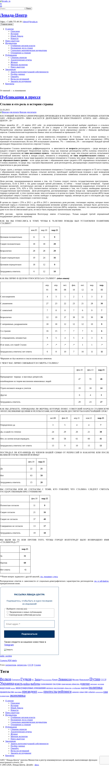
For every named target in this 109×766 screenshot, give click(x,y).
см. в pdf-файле (101, 581)
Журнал (14, 62)
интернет (93, 684)
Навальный (84, 679)
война (26, 683)
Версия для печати (28, 112)
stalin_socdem (6, 656)
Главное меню (6, 24)
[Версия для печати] (9, 112)
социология (99, 692)
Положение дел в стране (22, 48)
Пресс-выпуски (12, 41)
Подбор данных (18, 74)
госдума (57, 684)
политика (95, 687)
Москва (75, 679)
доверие (85, 683)
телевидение (4, 696)
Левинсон (65, 679)
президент (29, 691)
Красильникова (47, 680)
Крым (55, 679)
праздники (18, 692)
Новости (14, 38)
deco (37, 765)
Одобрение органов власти (23, 45)
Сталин (37, 665)
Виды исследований (20, 79)
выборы (35, 683)
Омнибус (15, 76)
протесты (50, 691)
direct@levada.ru (30, 22)
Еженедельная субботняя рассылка (25, 615)
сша (105, 691)
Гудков (25, 679)
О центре (9, 29)
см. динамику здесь (49, 576)
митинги (49, 688)
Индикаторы (11, 43)
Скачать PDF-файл (8, 660)
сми (86, 692)
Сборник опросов (19, 57)
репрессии (22, 665)
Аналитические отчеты (21, 60)
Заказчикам (10, 69)
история (101, 684)
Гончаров (16, 680)
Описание (15, 31)
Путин (94, 679)
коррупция (5, 688)
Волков (5, 679)
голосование (46, 684)
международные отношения (31, 687)
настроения (59, 688)
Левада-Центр (13, 15)
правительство (7, 692)
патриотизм (10, 665)
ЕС (33, 680)
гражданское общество (70, 684)
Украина (7, 683)
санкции (75, 692)
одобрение (76, 688)
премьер (40, 692)
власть (18, 683)
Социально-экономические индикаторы (29, 50)
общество (68, 688)
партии (84, 687)
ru (1, 3)
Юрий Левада (17, 36)
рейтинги (65, 691)
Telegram (9, 644)
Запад (38, 679)
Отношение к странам (21, 53)
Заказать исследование (21, 81)
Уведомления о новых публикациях (25, 612)
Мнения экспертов (19, 65)
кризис (13, 688)
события (91, 692)
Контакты (9, 84)
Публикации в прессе (20, 97)
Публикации (11, 55)
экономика (18, 695)
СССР (30, 665)
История (14, 34)
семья (81, 692)
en (1, 6)
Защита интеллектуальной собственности (30, 72)
